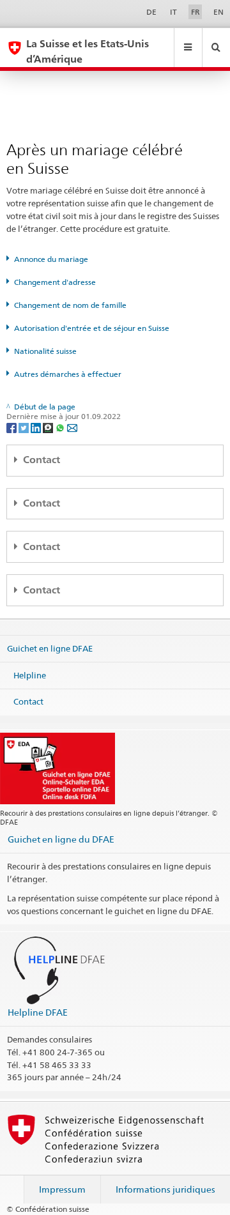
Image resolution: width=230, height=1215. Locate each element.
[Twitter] (25, 427)
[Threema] (49, 427)
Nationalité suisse (45, 351)
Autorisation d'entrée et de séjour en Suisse (91, 328)
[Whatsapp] (61, 427)
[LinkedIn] (37, 427)
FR (195, 12)
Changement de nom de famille (70, 305)
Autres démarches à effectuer (67, 374)
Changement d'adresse (55, 282)
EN (218, 12)
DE (151, 12)
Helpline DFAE (38, 1012)
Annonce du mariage (51, 259)
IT (173, 12)
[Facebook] (12, 427)
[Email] (72, 427)
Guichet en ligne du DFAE (61, 839)
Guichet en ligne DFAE (50, 648)
